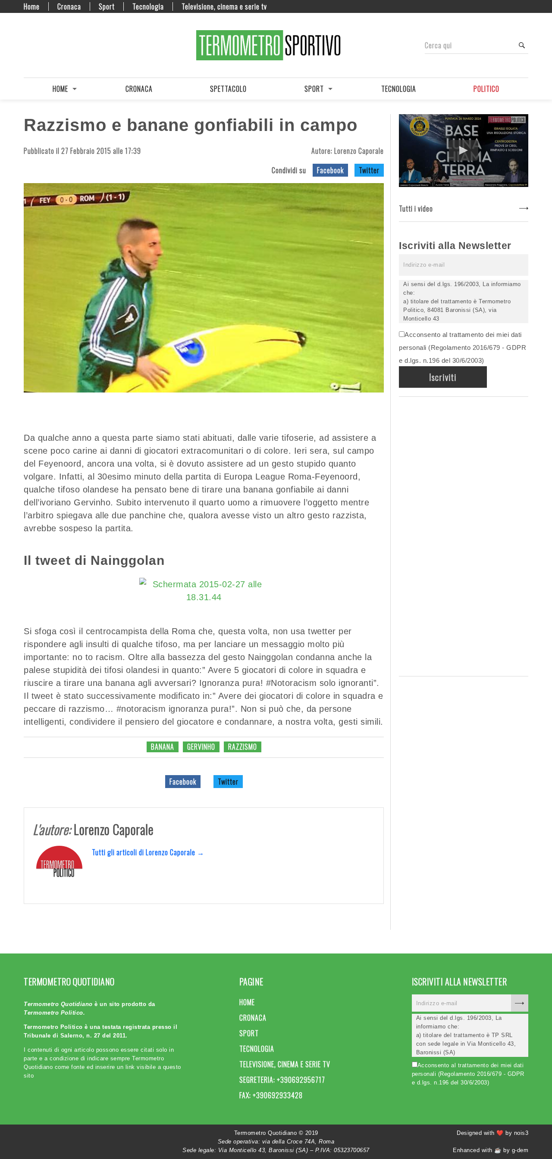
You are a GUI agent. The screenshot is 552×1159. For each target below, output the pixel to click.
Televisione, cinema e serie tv (224, 6)
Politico (486, 89)
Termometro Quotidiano (276, 45)
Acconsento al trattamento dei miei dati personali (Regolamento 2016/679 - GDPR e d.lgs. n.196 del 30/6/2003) (462, 347)
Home (32, 6)
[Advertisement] (463, 534)
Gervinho (201, 747)
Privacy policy (58, 45)
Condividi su (289, 170)
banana (162, 747)
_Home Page (28, 45)
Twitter (369, 170)
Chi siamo (43, 45)
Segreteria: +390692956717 (282, 1080)
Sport (107, 6)
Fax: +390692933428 (271, 1095)
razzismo (242, 747)
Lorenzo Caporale (359, 151)
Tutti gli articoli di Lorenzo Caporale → (148, 852)
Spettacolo (228, 89)
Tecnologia (148, 6)
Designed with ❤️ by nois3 (492, 1133)
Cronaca (69, 6)
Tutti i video (416, 208)
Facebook (330, 170)
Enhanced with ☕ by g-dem (490, 1150)
